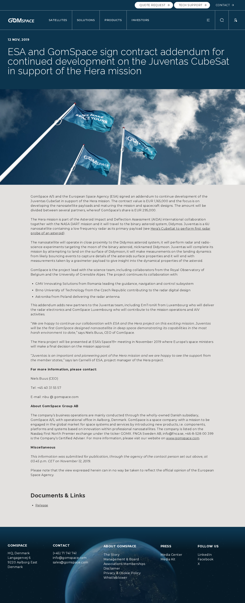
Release (41, 505)
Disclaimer (112, 568)
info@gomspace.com (70, 558)
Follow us (208, 546)
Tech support (190, 5)
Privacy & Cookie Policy (122, 573)
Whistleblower (115, 577)
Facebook (206, 559)
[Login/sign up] (233, 20)
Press (166, 546)
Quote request (152, 5)
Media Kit (168, 559)
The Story (112, 555)
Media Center (171, 555)
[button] (210, 20)
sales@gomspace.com (70, 562)
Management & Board (121, 559)
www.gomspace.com (182, 438)
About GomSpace (120, 546)
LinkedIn (205, 555)
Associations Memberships (124, 564)
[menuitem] (124, 555)
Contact (223, 5)
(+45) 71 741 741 (65, 553)
